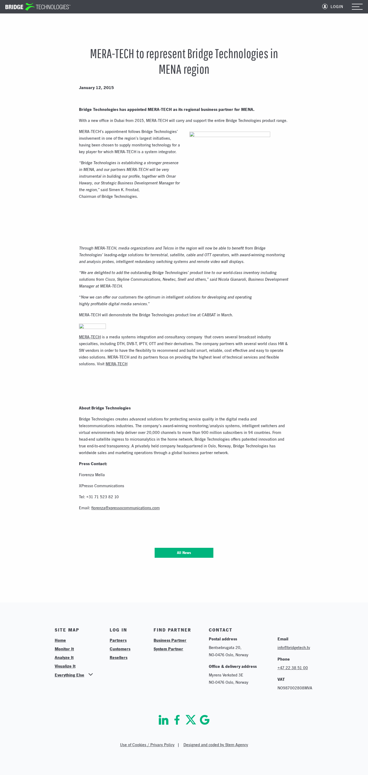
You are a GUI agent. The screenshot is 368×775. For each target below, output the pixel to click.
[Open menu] (357, 7)
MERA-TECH (90, 336)
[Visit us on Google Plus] (205, 720)
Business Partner (170, 640)
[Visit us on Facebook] (177, 720)
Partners (118, 640)
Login (337, 6)
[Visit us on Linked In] (163, 720)
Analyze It (64, 657)
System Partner (168, 648)
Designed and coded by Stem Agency (215, 744)
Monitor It (64, 648)
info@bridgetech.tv (293, 647)
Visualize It (65, 666)
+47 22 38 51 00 (292, 667)
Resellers (118, 657)
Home (60, 640)
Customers (120, 648)
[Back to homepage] (38, 7)
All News (184, 552)
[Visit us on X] (190, 720)
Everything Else (69, 675)
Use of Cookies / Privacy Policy (147, 744)
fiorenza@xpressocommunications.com (125, 507)
